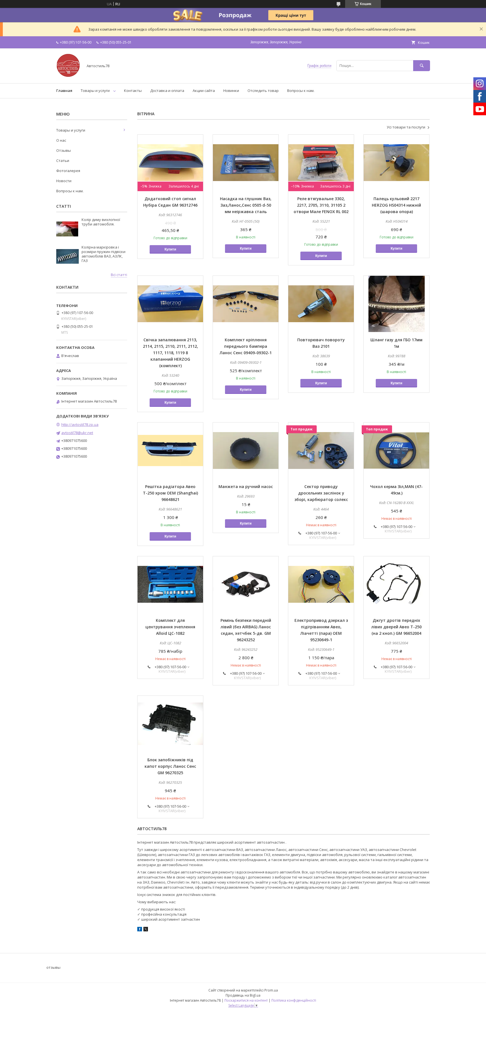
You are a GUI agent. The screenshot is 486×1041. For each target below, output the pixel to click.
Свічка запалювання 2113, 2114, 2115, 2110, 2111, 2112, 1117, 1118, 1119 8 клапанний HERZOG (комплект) (170, 352)
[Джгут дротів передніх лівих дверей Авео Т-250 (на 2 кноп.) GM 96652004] (396, 584)
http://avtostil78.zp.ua (79, 424)
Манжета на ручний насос (246, 486)
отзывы (53, 967)
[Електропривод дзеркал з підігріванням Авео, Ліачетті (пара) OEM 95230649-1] (321, 584)
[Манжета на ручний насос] (245, 451)
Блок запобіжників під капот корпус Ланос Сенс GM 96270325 (170, 766)
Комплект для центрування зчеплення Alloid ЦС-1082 (170, 627)
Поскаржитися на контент (246, 1000)
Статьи (62, 160)
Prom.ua (271, 990)
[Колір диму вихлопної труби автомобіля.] (67, 228)
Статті (63, 206)
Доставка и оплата (167, 90)
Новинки (231, 90)
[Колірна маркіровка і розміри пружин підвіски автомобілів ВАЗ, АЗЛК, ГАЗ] (67, 256)
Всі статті (119, 274)
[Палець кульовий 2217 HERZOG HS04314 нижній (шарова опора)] (396, 163)
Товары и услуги (95, 90)
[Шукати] (421, 65)
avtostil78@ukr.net (77, 432)
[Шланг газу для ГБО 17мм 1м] (396, 304)
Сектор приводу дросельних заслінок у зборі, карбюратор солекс (321, 493)
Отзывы (63, 150)
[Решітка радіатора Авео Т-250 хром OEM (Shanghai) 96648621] (170, 451)
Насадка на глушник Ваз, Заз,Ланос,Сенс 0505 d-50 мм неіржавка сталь (245, 205)
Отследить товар (263, 90)
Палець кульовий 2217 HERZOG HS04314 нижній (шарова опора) (396, 205)
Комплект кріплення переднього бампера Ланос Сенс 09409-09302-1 (246, 346)
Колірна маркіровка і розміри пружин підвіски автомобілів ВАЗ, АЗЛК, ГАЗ (103, 254)
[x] (145, 929)
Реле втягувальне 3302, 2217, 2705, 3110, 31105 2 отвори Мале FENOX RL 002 (321, 205)
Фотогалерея (68, 170)
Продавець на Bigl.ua (243, 995)
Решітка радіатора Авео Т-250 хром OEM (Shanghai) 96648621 (170, 493)
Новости (63, 180)
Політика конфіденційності (293, 1000)
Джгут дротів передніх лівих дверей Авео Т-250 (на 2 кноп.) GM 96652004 (396, 627)
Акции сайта (204, 90)
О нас (61, 140)
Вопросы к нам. (300, 90)
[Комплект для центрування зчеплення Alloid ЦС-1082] (170, 584)
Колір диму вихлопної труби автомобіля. (101, 221)
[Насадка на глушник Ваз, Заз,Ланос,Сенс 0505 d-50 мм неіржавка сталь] (245, 163)
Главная (64, 90)
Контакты (133, 90)
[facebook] (139, 929)
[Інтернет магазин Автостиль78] (68, 75)
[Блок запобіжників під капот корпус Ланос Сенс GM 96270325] (170, 724)
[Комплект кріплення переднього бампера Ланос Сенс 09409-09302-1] (245, 304)
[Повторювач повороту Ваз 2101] (321, 304)
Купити (170, 249)
